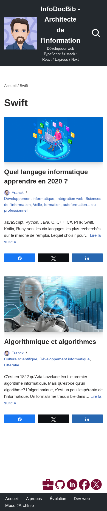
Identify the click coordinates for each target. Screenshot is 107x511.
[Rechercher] (96, 33)
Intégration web (70, 199)
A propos (34, 498)
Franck (18, 193)
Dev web (82, 498)
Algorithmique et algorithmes (50, 341)
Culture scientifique (20, 359)
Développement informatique (29, 199)
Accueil (10, 85)
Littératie (11, 365)
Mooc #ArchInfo (19, 505)
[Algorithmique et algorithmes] (53, 304)
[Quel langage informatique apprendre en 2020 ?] (53, 139)
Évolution (58, 498)
